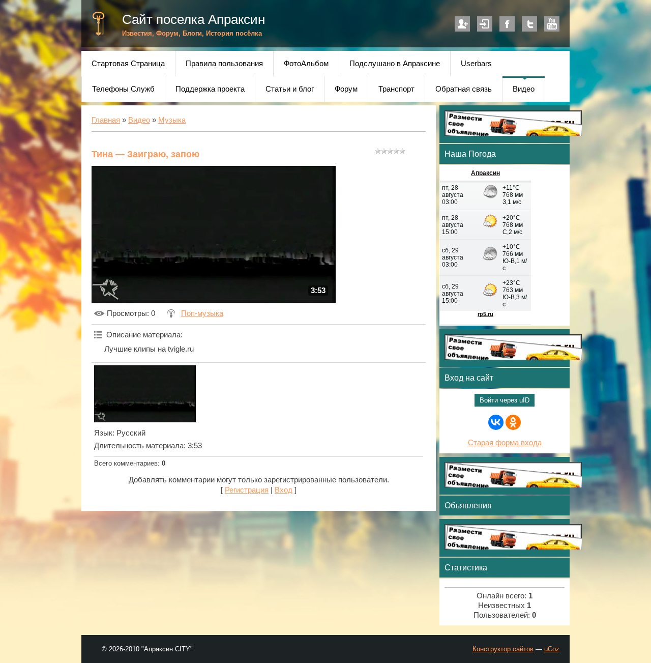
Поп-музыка (202, 313)
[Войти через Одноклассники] (513, 422)
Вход (484, 24)
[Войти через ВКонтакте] (496, 422)
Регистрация (462, 24)
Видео (139, 120)
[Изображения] (145, 393)
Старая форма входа (505, 443)
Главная (106, 120)
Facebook (507, 24)
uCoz (551, 649)
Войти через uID (504, 400)
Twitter (529, 24)
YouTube (551, 24)
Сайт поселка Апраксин (193, 19)
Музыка (172, 120)
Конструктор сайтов (503, 649)
